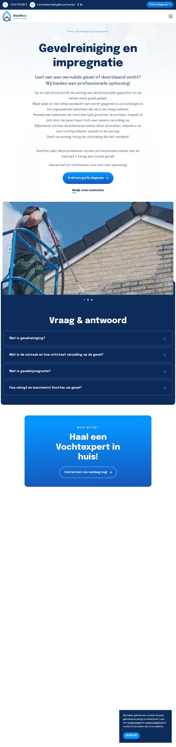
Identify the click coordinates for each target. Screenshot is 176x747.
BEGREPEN (131, 736)
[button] (84, 299)
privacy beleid (152, 723)
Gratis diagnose (158, 5)
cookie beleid (135, 723)
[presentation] (10, 249)
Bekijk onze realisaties (88, 190)
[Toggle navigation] (170, 16)
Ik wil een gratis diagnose (86, 178)
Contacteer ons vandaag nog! (85, 472)
